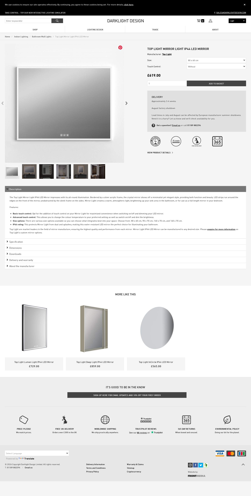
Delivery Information (95, 464)
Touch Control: (154, 66)
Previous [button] (2, 103)
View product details (159, 152)
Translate (29, 458)
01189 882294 (13, 467)
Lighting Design (95, 29)
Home (7, 36)
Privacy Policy (92, 471)
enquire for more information (221, 229)
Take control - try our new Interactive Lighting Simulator (35, 12)
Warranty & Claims (135, 464)
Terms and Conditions (96, 468)
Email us (176, 125)
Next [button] (126, 103)
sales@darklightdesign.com (231, 12)
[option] (64, 103)
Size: (149, 60)
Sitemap (130, 468)
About (215, 29)
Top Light (167, 54)
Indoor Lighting (21, 36)
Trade (155, 29)
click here (128, 4)
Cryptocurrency (134, 471)
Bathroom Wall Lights (41, 36)
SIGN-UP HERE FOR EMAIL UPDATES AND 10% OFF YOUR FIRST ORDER (127, 395)
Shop (35, 29)
